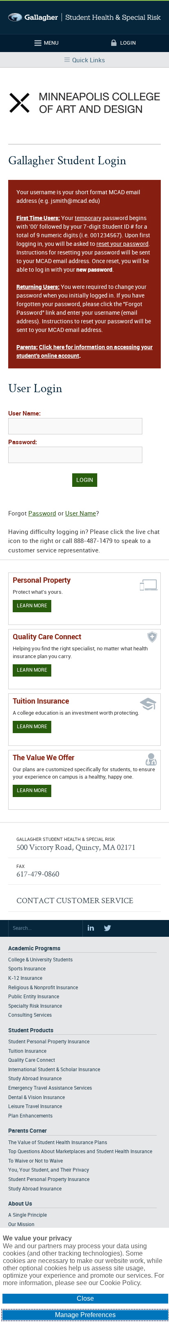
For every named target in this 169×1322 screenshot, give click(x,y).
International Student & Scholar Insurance (54, 1069)
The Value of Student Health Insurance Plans (57, 1142)
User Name (80, 514)
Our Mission (21, 1224)
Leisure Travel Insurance (35, 1106)
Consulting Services (30, 1015)
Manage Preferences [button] (85, 1314)
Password (42, 514)
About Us (20, 1204)
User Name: (24, 414)
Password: (22, 442)
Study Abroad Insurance (35, 1078)
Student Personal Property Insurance (48, 1042)
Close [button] (85, 1298)
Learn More (32, 606)
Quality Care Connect (31, 1060)
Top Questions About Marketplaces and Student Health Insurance (80, 1151)
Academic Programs (34, 948)
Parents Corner (27, 1131)
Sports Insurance (27, 969)
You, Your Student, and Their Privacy (48, 1170)
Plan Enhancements (30, 1116)
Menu (51, 43)
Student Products (30, 1030)
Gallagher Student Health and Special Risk (84, 17)
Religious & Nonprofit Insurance (43, 987)
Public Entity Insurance (33, 996)
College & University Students (40, 960)
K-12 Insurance (25, 978)
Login (128, 43)
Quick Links (88, 60)
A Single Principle (27, 1215)
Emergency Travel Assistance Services (50, 1088)
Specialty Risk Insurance (35, 1006)
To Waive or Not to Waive (35, 1161)
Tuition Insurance (27, 1051)
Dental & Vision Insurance (36, 1097)
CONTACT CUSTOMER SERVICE (74, 900)
